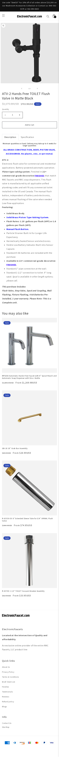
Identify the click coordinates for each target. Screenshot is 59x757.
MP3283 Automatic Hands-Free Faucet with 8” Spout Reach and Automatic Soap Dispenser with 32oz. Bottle (29, 377)
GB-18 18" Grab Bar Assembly (15, 448)
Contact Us (6, 723)
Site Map (5, 727)
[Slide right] (37, 88)
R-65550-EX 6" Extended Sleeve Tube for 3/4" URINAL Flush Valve (27, 519)
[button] (3, 15)
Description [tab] (10, 137)
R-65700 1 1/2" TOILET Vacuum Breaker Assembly (23, 591)
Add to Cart (29, 125)
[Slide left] (22, 88)
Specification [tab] (27, 137)
